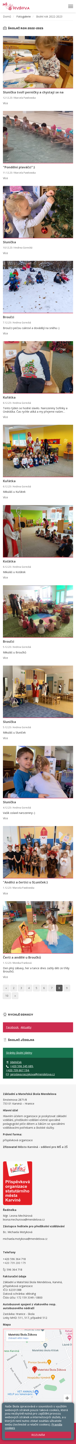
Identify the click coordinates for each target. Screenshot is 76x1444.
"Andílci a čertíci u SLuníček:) (25, 882)
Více (5, 103)
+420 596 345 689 (21, 1066)
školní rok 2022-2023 (49, 16)
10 (6, 995)
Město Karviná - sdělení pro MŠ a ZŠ (43, 1147)
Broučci (8, 317)
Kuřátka (9, 397)
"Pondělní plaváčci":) (19, 167)
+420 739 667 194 (17, 1070)
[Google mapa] (38, 1371)
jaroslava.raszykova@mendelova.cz (32, 1074)
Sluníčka (9, 242)
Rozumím (38, 1435)
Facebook (12, 1027)
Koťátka (9, 561)
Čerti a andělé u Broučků (22, 957)
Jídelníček (16, 1062)
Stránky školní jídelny (19, 1052)
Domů (7, 16)
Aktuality (26, 1027)
